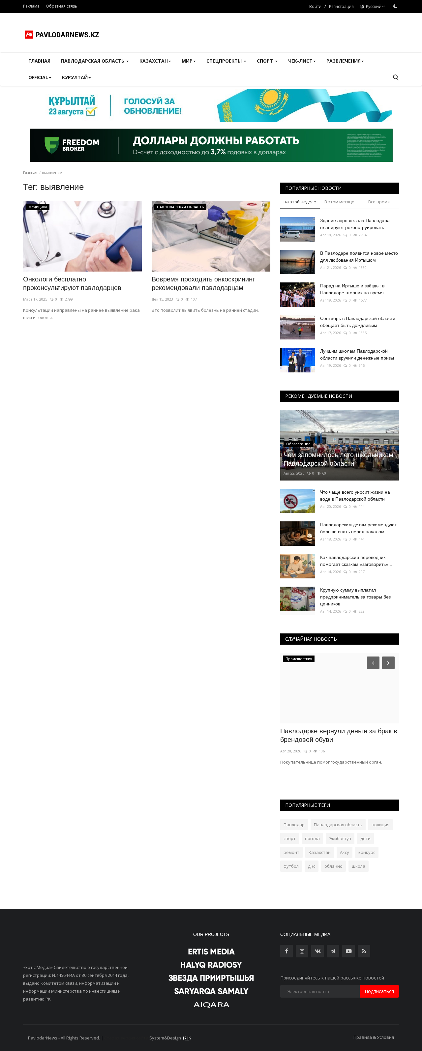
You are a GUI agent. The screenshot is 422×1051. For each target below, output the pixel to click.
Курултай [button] (75, 77)
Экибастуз (340, 838)
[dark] (395, 6)
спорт (290, 838)
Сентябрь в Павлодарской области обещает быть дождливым (357, 322)
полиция (380, 825)
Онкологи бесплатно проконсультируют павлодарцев (72, 283)
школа (358, 866)
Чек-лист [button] (300, 61)
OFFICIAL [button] (38, 77)
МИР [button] (187, 61)
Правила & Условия (373, 1037)
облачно (333, 866)
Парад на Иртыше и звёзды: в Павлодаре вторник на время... (354, 289)
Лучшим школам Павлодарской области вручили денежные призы (357, 354)
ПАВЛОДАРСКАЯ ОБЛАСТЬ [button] (93, 61)
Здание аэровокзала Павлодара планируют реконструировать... (355, 224)
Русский (372, 6)
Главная (39, 61)
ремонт (291, 852)
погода (312, 838)
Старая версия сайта (126, 1038)
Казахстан (320, 852)
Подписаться (379, 991)
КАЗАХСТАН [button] (153, 61)
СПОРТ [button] (265, 61)
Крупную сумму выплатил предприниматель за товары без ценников (355, 596)
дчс (311, 866)
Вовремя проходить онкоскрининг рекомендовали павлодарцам (203, 283)
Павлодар (294, 825)
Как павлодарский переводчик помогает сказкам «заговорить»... (356, 561)
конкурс (366, 852)
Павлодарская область (338, 825)
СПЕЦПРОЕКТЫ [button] (224, 61)
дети (365, 838)
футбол (291, 866)
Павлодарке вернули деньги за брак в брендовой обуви (338, 735)
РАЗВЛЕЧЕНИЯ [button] (343, 61)
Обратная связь (61, 6)
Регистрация (341, 6)
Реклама (31, 6)
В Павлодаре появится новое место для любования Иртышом (359, 256)
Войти (315, 6)
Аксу (344, 852)
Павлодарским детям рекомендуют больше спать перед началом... (358, 528)
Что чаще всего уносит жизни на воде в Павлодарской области (355, 495)
